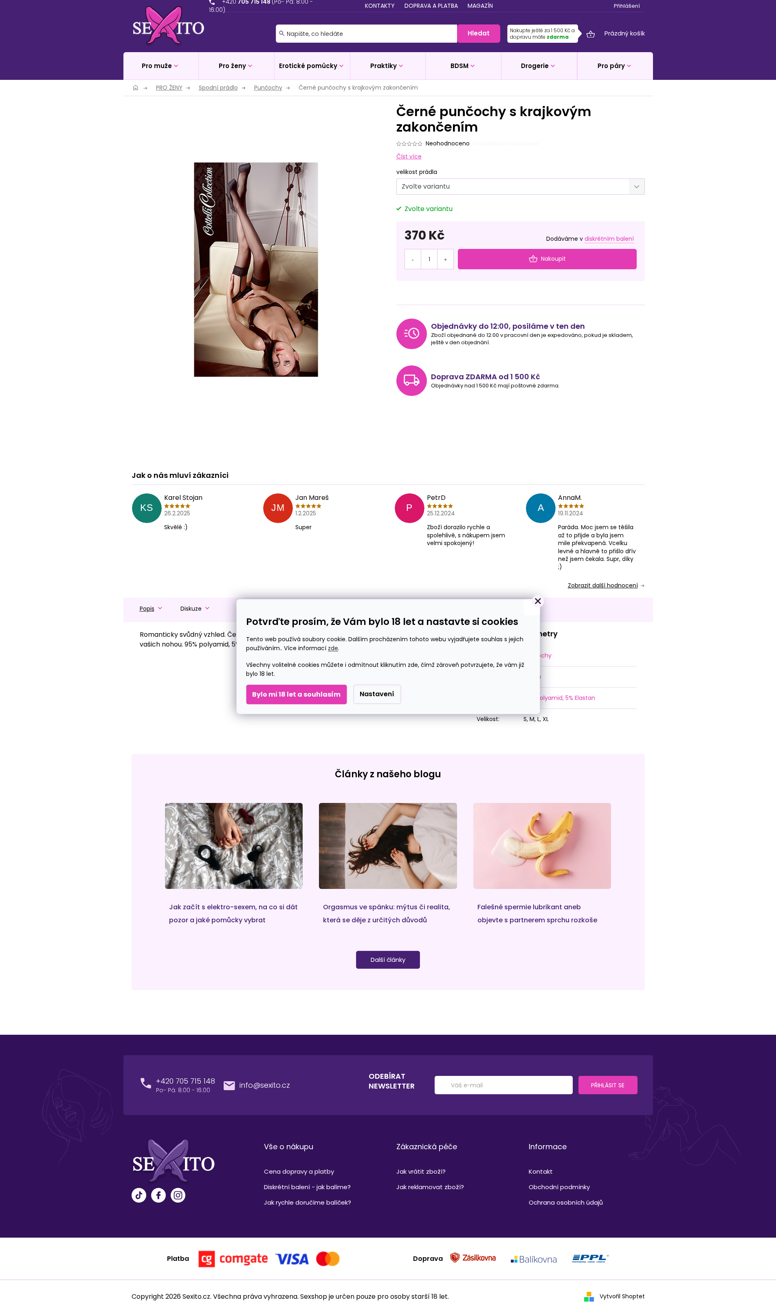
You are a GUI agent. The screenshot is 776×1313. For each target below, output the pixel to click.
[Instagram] (178, 1196)
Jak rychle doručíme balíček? (307, 1202)
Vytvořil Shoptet (622, 1296)
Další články (388, 959)
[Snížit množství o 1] (413, 254)
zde (333, 648)
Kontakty (380, 6)
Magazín (480, 6)
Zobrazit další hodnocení (603, 585)
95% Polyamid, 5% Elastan (559, 698)
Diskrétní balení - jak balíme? (307, 1187)
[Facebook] (158, 1196)
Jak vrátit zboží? (421, 1171)
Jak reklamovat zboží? (430, 1187)
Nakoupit (553, 259)
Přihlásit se (607, 1085)
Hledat (479, 33)
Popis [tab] (147, 609)
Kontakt (541, 1171)
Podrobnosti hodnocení (506, 143)
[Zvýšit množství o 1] (445, 254)
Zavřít (440, 300)
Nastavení (377, 694)
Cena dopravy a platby (299, 1171)
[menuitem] (161, 65)
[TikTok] (139, 1196)
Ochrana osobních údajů (566, 1202)
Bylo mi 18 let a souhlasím (296, 694)
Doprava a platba (431, 6)
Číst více (409, 156)
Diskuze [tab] (191, 609)
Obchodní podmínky (559, 1187)
